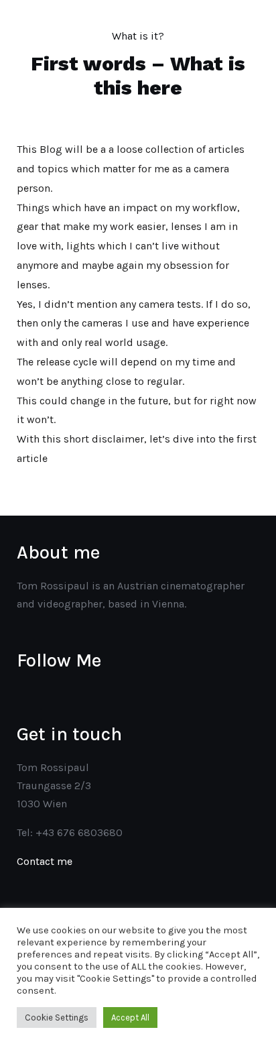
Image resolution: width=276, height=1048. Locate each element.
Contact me (44, 861)
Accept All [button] (130, 1017)
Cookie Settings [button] (56, 1017)
